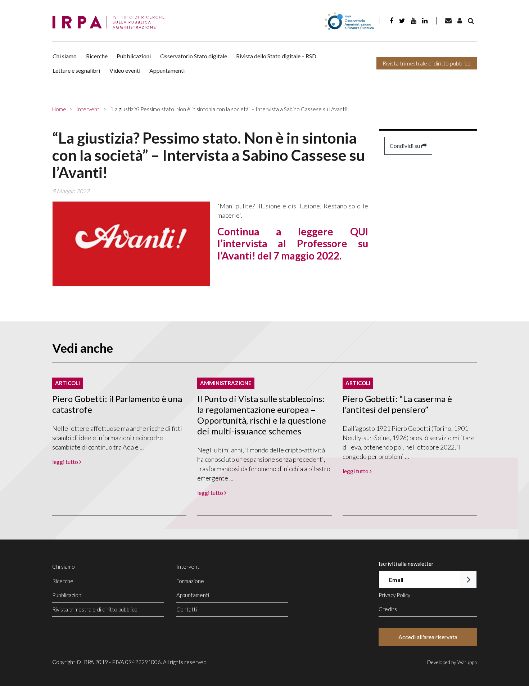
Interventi (188, 566)
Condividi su (405, 145)
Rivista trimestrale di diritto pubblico (427, 63)
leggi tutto (65, 461)
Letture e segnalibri (76, 70)
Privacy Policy (394, 595)
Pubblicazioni (134, 56)
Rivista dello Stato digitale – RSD (276, 56)
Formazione (190, 581)
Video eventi (124, 70)
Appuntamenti (167, 70)
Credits (388, 609)
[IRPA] (110, 22)
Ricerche (97, 56)
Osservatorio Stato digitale (193, 56)
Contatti (186, 609)
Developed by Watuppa (452, 662)
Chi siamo (65, 56)
